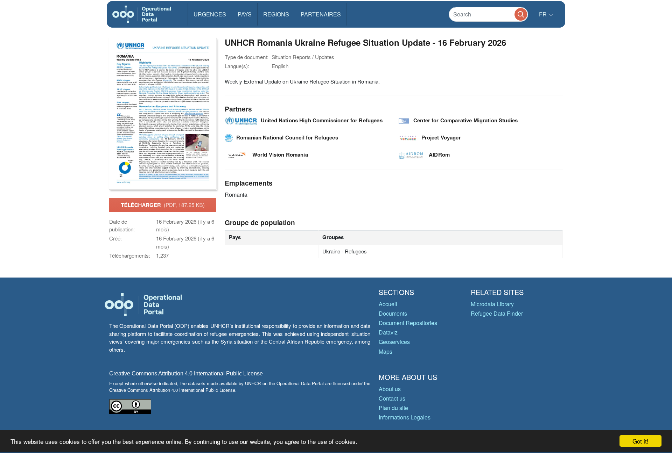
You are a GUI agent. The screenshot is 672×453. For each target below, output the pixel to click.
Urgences (210, 14)
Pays (245, 14)
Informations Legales (404, 417)
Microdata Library (492, 304)
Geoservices (394, 342)
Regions (276, 14)
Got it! (640, 441)
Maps (385, 351)
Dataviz (388, 332)
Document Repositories (408, 323)
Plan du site (393, 408)
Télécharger (162, 205)
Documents (393, 313)
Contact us (392, 398)
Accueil (388, 304)
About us (390, 389)
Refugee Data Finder (497, 313)
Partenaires (321, 14)
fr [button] (543, 14)
